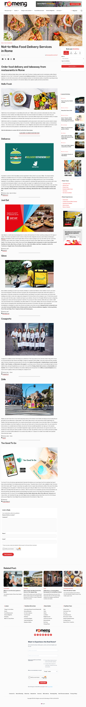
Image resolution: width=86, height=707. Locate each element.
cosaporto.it (6, 374)
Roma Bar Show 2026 (66, 110)
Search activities (72, 66)
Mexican (3, 238)
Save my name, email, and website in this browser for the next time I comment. (20, 545)
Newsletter (33, 693)
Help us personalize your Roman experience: (34, 660)
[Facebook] (35, 635)
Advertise (26, 693)
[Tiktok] (51, 635)
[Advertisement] (73, 82)
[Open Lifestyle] (61, 10)
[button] (2, 59)
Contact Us (12, 693)
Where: (63, 56)
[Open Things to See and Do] (31, 10)
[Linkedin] (40, 635)
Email (4, 539)
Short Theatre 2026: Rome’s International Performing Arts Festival (67, 119)
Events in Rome (65, 107)
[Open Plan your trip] (11, 10)
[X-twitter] (38, 635)
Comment (5, 517)
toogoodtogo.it (6, 501)
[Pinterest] (43, 635)
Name (4, 533)
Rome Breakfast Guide (70, 590)
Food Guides (6, 588)
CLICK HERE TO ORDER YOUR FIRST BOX (29, 133)
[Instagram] (46, 635)
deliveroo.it (5, 194)
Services (39, 693)
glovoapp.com (6, 313)
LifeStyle (64, 133)
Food (45, 588)
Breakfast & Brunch (68, 588)
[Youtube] (48, 635)
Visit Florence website (63, 693)
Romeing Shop (53, 693)
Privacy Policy (50, 686)
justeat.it (5, 250)
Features (64, 98)
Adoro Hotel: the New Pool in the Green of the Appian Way (67, 137)
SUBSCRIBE (43, 682)
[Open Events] (18, 10)
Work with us (46, 693)
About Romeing (19, 693)
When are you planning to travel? (35, 670)
